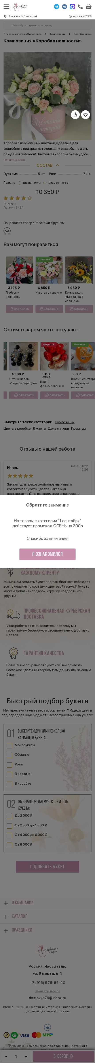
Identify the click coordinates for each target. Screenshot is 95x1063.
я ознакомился (47, 554)
